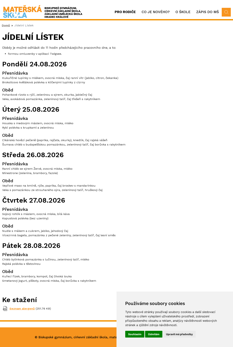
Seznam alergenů (22, 308)
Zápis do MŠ (207, 12)
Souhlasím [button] (134, 334)
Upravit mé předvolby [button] (179, 334)
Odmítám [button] (153, 334)
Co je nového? (156, 12)
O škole (182, 12)
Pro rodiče (125, 12)
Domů (6, 25)
